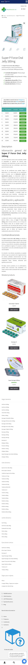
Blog (5, 604)
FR (25, 6)
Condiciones (6, 622)
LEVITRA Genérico (8, 599)
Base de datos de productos (8, 610)
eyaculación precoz (7, 176)
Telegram (21, 99)
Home (4, 15)
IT (24, 6)
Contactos (6, 624)
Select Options (14, 309)
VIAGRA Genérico (8, 593)
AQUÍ (23, 103)
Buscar (14, 662)
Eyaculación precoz (11, 15)
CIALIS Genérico (7, 596)
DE (23, 6)
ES (21, 6)
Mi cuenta (4, 662)
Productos (6, 619)
